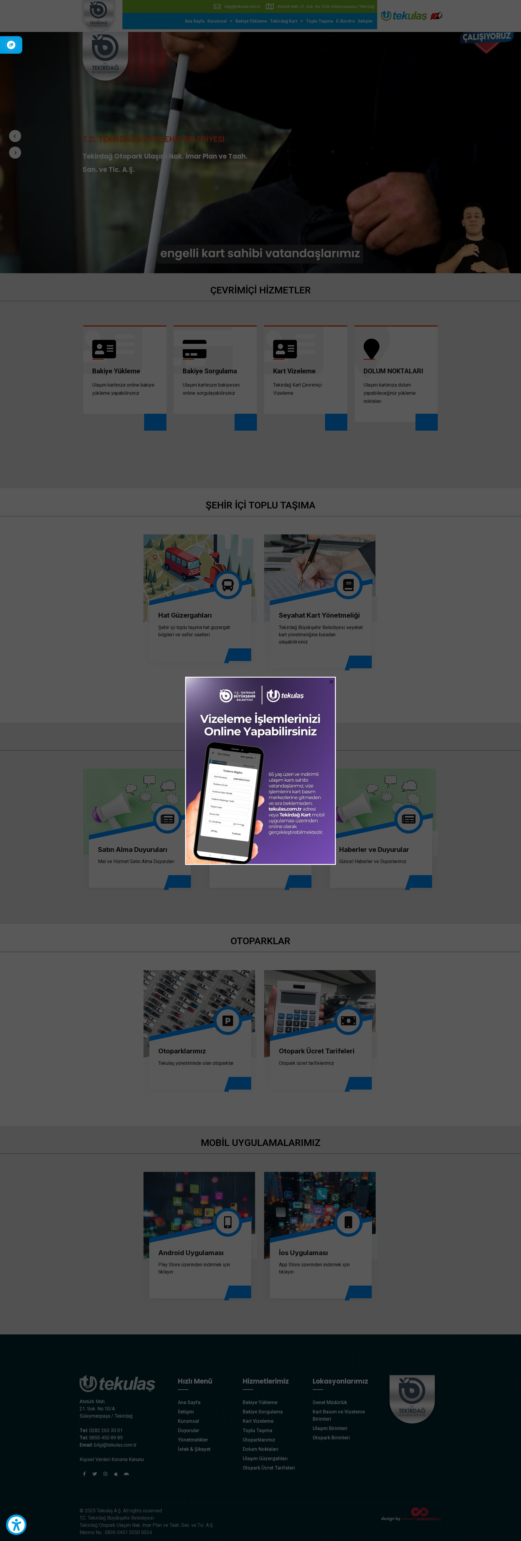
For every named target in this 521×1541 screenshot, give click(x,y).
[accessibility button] (16, 1524)
